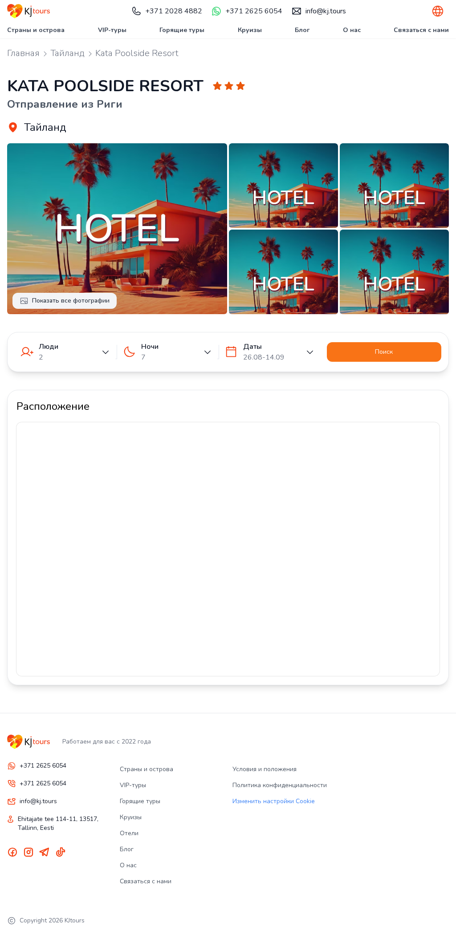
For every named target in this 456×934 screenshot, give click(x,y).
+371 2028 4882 (173, 11)
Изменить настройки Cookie (273, 801)
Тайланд (67, 53)
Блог (302, 30)
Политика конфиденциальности (279, 785)
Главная (23, 53)
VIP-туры (112, 30)
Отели (129, 833)
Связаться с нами (421, 30)
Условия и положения (264, 769)
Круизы (250, 30)
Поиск (384, 352)
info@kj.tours (325, 11)
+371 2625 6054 (253, 11)
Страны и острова (36, 30)
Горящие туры (181, 30)
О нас (352, 30)
